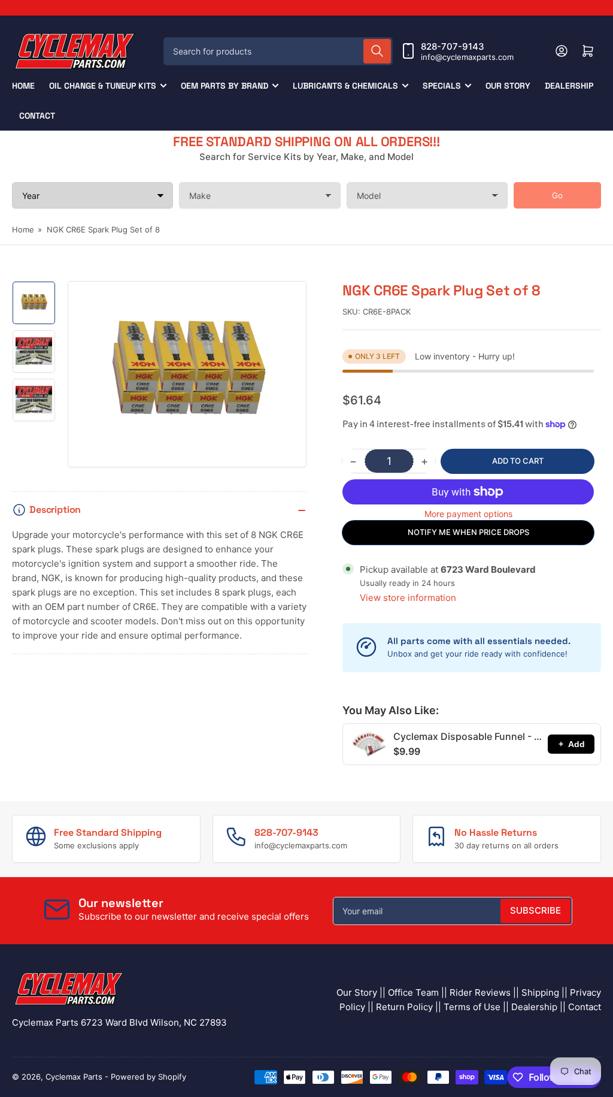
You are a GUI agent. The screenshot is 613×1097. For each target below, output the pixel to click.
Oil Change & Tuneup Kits (102, 85)
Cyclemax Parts (73, 1076)
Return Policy (404, 1007)
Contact (37, 115)
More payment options (468, 514)
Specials (442, 85)
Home (23, 85)
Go (557, 195)
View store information (408, 597)
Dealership (569, 85)
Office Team (413, 992)
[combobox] (278, 51)
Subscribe (535, 910)
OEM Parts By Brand (224, 85)
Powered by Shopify (148, 1076)
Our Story (507, 85)
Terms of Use (472, 1007)
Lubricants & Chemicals (345, 85)
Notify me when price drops (468, 532)
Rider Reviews (480, 992)
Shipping (540, 992)
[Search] (377, 51)
